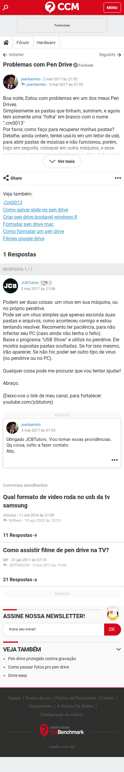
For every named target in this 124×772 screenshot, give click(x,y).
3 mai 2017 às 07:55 (66, 84)
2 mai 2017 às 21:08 (38, 288)
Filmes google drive (23, 238)
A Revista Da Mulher (75, 706)
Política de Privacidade (75, 698)
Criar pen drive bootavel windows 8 (40, 217)
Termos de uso (38, 698)
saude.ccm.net (62, 746)
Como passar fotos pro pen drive (38, 667)
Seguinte (107, 54)
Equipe (14, 698)
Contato (107, 698)
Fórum (23, 42)
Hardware (46, 42)
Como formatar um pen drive (33, 231)
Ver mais (66, 161)
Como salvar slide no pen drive (35, 210)
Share (16, 178)
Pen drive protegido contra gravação (42, 658)
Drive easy (17, 675)
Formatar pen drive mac (28, 224)
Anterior (16, 54)
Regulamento (40, 706)
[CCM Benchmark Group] (62, 731)
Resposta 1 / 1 (18, 269)
